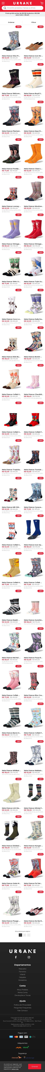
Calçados (22, 977)
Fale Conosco (22, 1011)
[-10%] (33, 78)
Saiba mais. (15, 1069)
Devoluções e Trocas (22, 995)
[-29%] (33, 341)
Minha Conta (22, 993)
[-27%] (11, 567)
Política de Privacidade (22, 1005)
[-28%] (11, 78)
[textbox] (24, 8)
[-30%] (11, 40)
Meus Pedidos (22, 990)
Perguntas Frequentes (22, 1008)
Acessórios (22, 980)
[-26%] (11, 341)
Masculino (22, 969)
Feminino (22, 972)
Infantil (22, 974)
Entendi (35, 1067)
